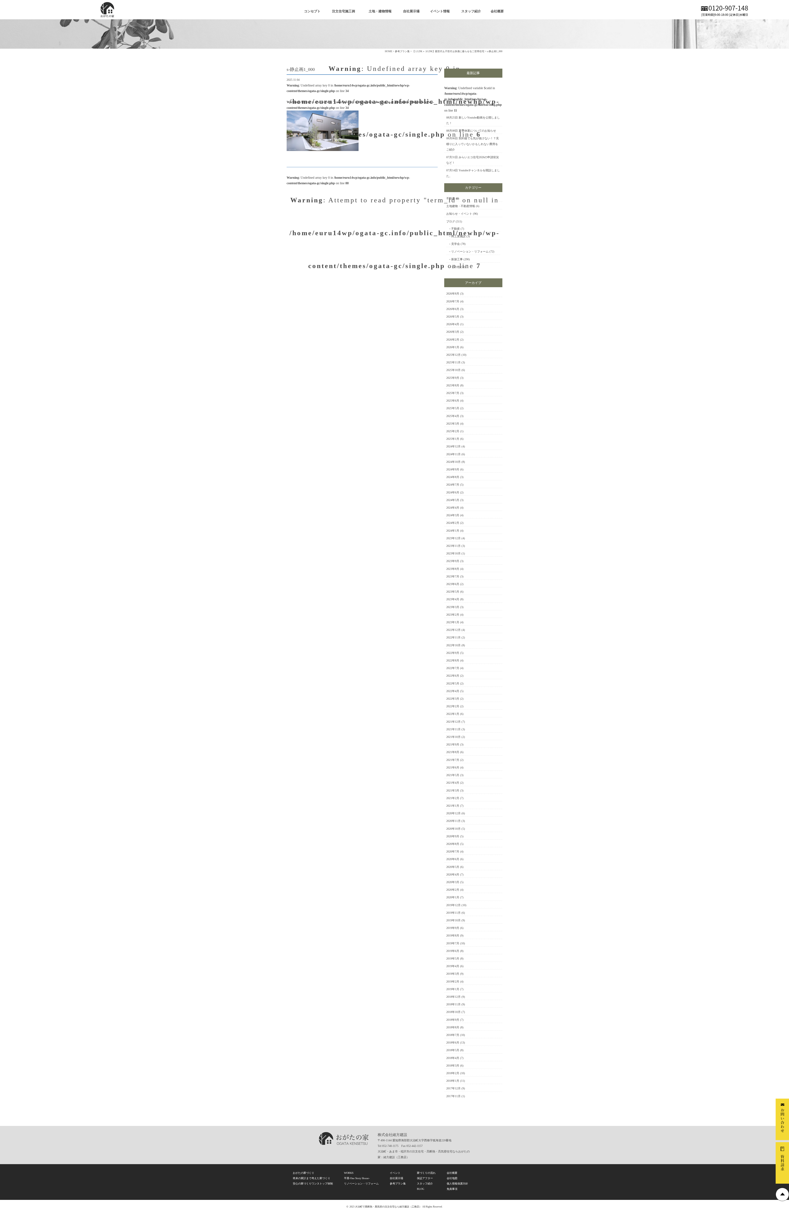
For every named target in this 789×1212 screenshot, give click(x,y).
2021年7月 (452, 760)
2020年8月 (452, 844)
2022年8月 (452, 660)
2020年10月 (453, 828)
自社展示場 (411, 11)
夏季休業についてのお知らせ (477, 130)
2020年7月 (452, 851)
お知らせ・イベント (459, 213)
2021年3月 (452, 790)
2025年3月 (452, 423)
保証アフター (425, 1178)
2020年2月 (452, 889)
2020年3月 (452, 882)
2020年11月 (453, 821)
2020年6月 (452, 859)
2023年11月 (453, 545)
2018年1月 (452, 1080)
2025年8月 (452, 385)
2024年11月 (453, 454)
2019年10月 (453, 920)
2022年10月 (453, 645)
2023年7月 (452, 576)
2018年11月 (453, 1004)
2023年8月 (452, 568)
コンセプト (312, 11)
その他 (455, 266)
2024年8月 (452, 477)
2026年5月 (452, 316)
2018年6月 (452, 1042)
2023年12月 (453, 538)
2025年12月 (453, 354)
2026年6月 (452, 309)
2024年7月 (452, 484)
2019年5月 (452, 958)
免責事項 (452, 1188)
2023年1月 (452, 622)
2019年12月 (453, 905)
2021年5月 (452, 775)
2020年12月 (453, 813)
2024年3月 (452, 515)
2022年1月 (452, 713)
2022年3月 (452, 698)
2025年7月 (452, 393)
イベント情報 (440, 11)
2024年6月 (452, 492)
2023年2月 (452, 614)
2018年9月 (452, 1019)
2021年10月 (453, 736)
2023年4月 (452, 599)
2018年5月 (452, 1050)
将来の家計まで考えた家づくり (311, 1178)
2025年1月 (452, 438)
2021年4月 (452, 782)
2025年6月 (452, 400)
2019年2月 (452, 981)
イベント (395, 1172)
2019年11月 (453, 912)
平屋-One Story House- (357, 1178)
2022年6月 (452, 675)
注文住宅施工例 (343, 11)
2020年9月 (452, 836)
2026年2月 (452, 339)
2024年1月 (452, 530)
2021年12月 (453, 721)
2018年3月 (452, 1065)
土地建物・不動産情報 (460, 206)
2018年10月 (453, 1012)
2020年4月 (452, 874)
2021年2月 (452, 798)
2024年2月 (452, 522)
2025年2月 (452, 431)
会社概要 (497, 11)
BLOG (420, 1188)
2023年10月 (453, 553)
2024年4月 (452, 507)
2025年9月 (452, 377)
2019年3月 (452, 973)
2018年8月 (452, 1027)
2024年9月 (452, 469)
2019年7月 (452, 943)
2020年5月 (452, 867)
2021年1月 (452, 805)
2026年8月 (452, 293)
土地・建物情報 (380, 11)
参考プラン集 (398, 1183)
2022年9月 (452, 652)
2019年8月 (452, 935)
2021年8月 (452, 752)
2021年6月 (452, 767)
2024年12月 (453, 446)
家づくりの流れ (426, 1172)
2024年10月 (453, 461)
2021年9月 (452, 744)
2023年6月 (452, 584)
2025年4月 (452, 416)
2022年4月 (452, 691)
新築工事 (457, 259)
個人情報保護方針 (457, 1183)
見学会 (455, 243)
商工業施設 (458, 236)
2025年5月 (452, 408)
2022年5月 (452, 683)
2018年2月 (452, 1073)
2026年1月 (452, 347)
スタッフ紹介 (471, 11)
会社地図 (452, 1178)
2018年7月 (452, 1035)
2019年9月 (452, 928)
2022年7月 (452, 668)
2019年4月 (452, 966)
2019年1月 (452, 989)
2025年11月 (453, 362)
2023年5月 (452, 591)
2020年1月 (452, 897)
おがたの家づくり (303, 1172)
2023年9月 (452, 561)
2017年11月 (453, 1096)
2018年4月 (452, 1058)
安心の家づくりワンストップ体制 (313, 1183)
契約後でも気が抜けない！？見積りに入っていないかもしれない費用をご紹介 (472, 144)
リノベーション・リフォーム (470, 251)
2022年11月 (453, 637)
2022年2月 (452, 706)
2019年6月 (452, 951)
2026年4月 (452, 324)
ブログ (450, 221)
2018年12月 (453, 996)
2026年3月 (452, 331)
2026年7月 (452, 301)
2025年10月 (453, 370)
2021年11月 (453, 729)
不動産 (450, 198)
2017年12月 (453, 1088)
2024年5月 (452, 500)
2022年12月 (453, 629)
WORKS (348, 1172)
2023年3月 (452, 607)
